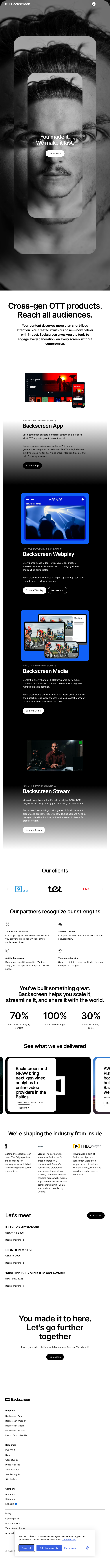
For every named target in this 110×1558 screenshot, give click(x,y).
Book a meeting (13, 1239)
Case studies (11, 1459)
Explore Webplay (34, 590)
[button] (8, 889)
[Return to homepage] (17, 4)
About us (9, 1494)
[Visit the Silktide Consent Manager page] (88, 1548)
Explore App (32, 465)
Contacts (10, 1499)
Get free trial (57, 590)
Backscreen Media (14, 1425)
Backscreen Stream (15, 1430)
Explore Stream (34, 830)
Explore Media (33, 710)
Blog (7, 1455)
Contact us (95, 1215)
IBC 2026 (10, 1450)
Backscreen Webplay (15, 1420)
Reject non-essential (49, 1548)
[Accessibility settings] (93, 4)
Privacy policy (12, 1523)
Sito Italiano (11, 1479)
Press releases (12, 1464)
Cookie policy (12, 1518)
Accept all (26, 1548)
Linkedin (9, 1503)
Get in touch (55, 153)
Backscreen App (13, 1416)
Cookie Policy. (69, 1539)
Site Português (12, 1474)
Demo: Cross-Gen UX (16, 1435)
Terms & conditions (15, 1528)
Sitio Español (12, 1469)
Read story (71, 1100)
